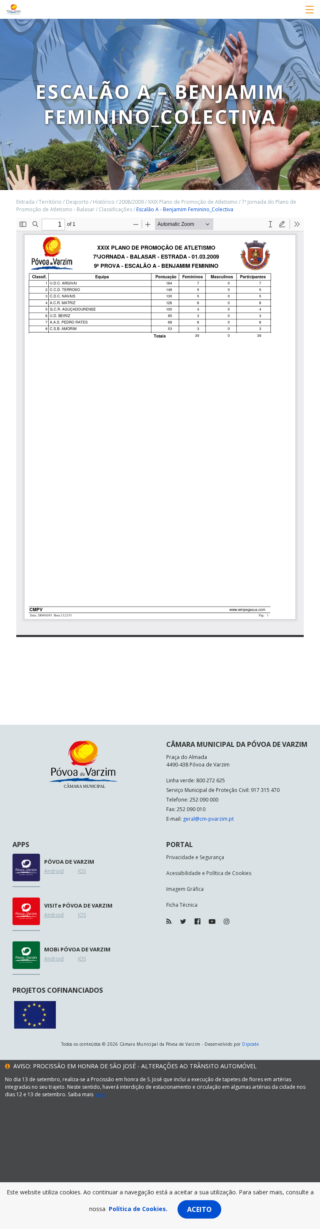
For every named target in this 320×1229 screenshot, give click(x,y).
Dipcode (250, 1044)
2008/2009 (131, 201)
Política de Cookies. (138, 1209)
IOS (82, 871)
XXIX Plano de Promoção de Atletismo (193, 201)
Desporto (77, 201)
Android (54, 871)
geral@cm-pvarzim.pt (208, 818)
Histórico (104, 201)
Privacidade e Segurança (195, 857)
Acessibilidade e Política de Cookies (208, 873)
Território (50, 201)
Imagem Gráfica (185, 889)
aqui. (100, 1094)
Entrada (25, 201)
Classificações (115, 209)
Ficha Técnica (182, 904)
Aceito (199, 1209)
